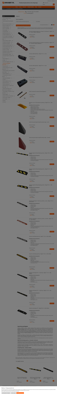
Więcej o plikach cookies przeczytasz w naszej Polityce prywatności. (10, 391)
